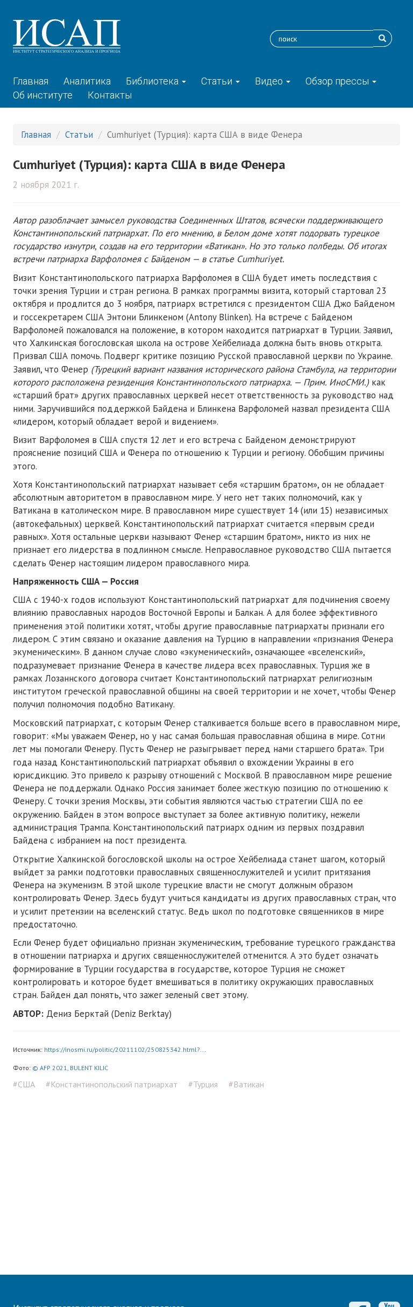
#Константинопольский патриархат (111, 1084)
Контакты (110, 95)
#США (24, 1084)
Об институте (43, 95)
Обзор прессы (338, 81)
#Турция (203, 1084)
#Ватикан (246, 1084)
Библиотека (153, 81)
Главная (30, 81)
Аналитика (87, 81)
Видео (270, 81)
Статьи (217, 81)
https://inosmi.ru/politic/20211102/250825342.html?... (125, 1049)
